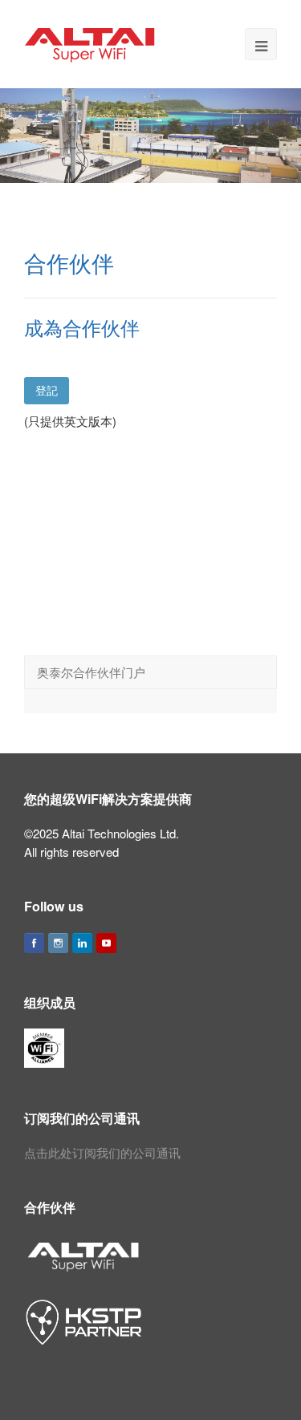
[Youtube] (106, 943)
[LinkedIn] (82, 943)
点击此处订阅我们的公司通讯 (102, 1152)
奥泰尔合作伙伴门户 (91, 671)
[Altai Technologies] (91, 42)
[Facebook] (34, 943)
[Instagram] (58, 943)
